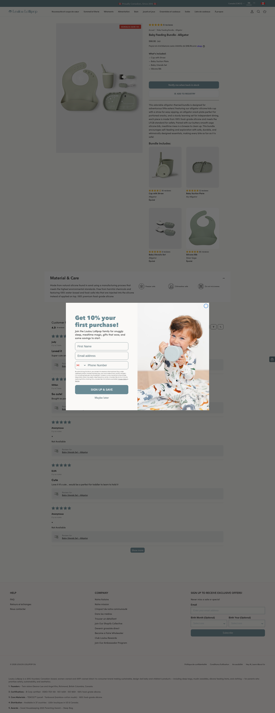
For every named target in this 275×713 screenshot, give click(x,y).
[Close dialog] (206, 306)
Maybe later (102, 397)
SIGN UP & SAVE (102, 389)
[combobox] (80, 365)
